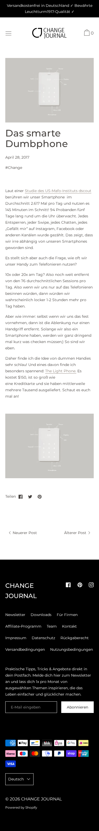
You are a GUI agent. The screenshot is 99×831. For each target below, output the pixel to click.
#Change (13, 167)
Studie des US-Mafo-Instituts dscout (58, 190)
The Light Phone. (60, 371)
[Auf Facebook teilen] (20, 496)
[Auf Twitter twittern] (30, 496)
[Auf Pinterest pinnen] (39, 496)
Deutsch (16, 779)
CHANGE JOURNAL (41, 798)
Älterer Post (75, 532)
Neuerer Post (24, 532)
